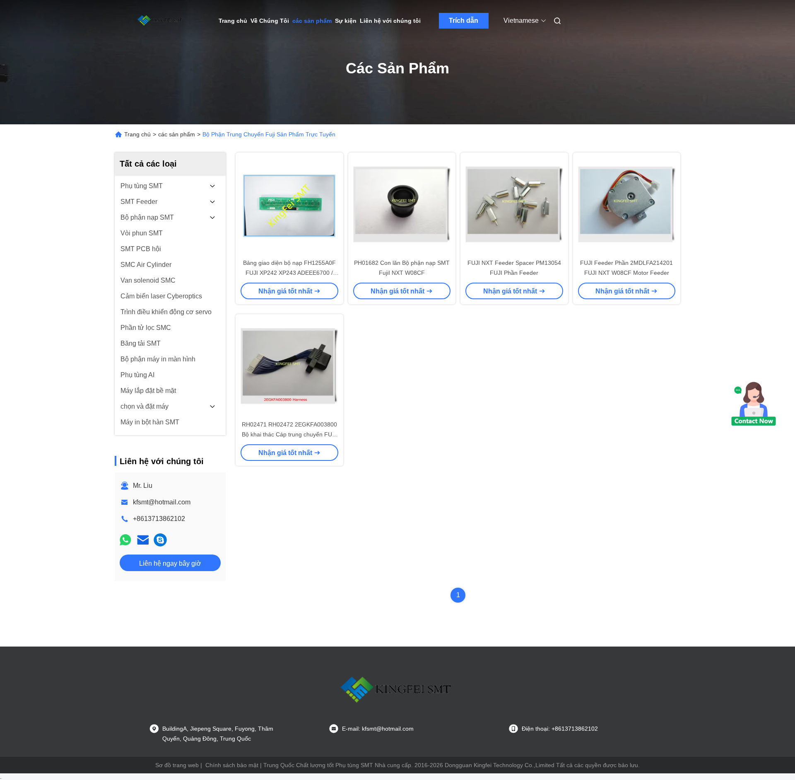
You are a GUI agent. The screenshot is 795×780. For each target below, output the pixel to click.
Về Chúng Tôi (270, 20)
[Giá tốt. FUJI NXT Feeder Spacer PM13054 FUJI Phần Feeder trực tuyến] (514, 205)
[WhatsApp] (125, 539)
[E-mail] (142, 539)
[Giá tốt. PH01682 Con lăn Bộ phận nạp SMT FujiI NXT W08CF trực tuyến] (402, 205)
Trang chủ (233, 20)
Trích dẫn (463, 20)
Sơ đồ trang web (177, 765)
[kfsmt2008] (160, 539)
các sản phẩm (312, 20)
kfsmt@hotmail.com (161, 502)
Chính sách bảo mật (231, 765)
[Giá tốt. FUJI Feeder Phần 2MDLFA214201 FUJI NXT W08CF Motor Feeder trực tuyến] (627, 205)
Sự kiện (346, 20)
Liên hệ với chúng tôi (390, 20)
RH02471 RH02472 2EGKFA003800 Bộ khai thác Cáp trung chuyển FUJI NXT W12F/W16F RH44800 (289, 434)
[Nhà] (161, 20)
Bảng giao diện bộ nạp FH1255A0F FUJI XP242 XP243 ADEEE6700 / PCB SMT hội (289, 272)
